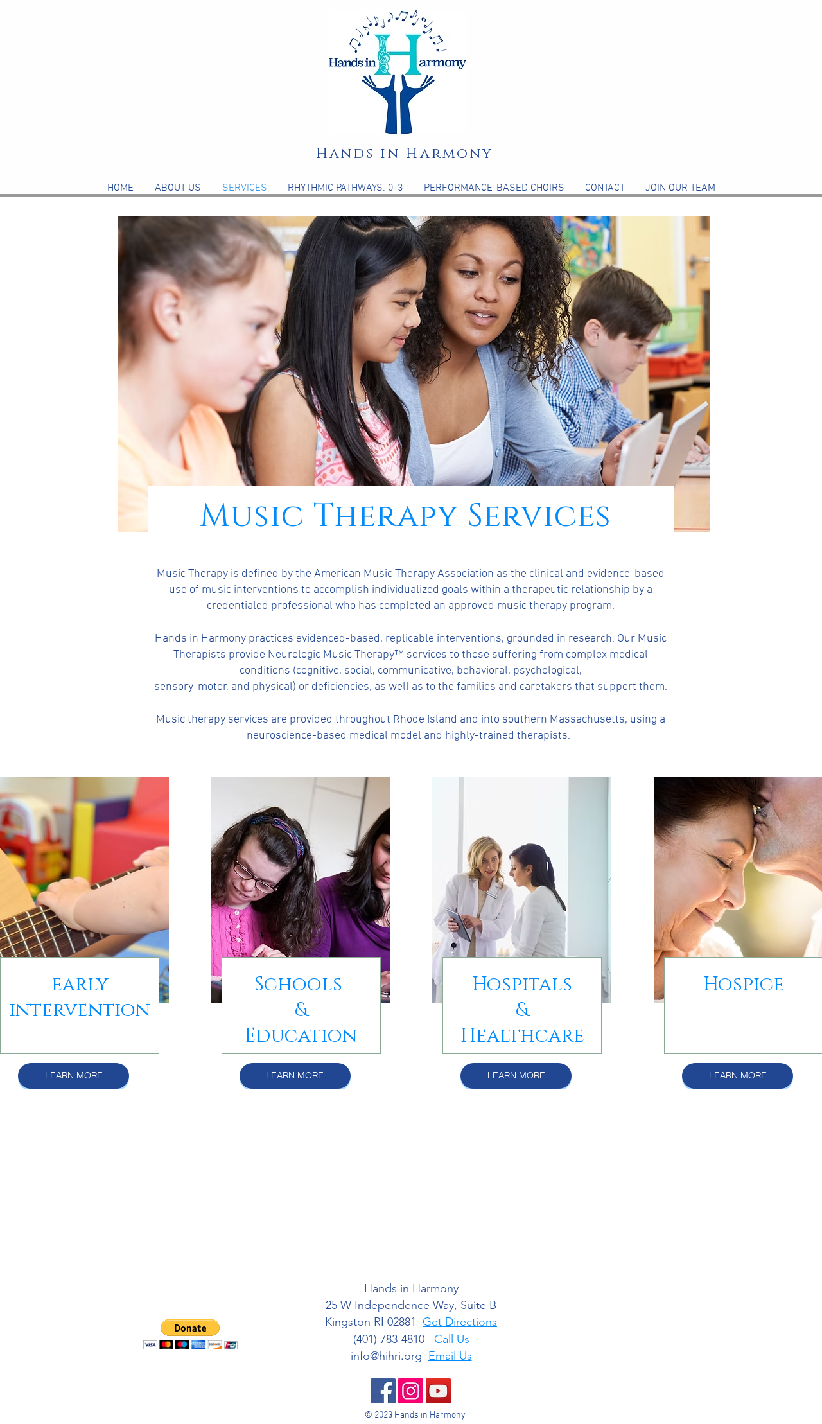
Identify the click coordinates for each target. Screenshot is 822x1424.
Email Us (450, 1356)
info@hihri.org (386, 1356)
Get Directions (460, 1322)
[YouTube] (438, 1390)
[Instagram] (410, 1390)
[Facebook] (383, 1390)
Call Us (451, 1339)
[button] (414, 374)
